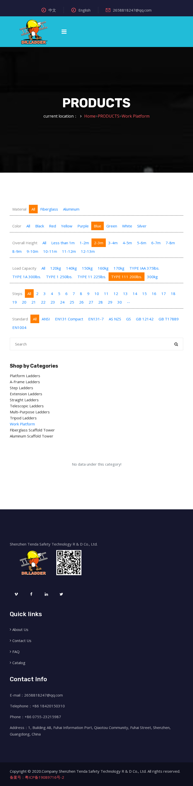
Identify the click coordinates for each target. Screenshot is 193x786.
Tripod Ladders (23, 417)
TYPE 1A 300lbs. (26, 276)
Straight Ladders (24, 399)
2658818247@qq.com (132, 10)
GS (128, 318)
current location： (60, 116)
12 (116, 293)
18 (173, 293)
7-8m (170, 242)
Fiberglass (49, 209)
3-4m (113, 242)
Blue (97, 225)
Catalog (18, 662)
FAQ (16, 651)
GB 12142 (145, 318)
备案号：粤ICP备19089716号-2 (37, 777)
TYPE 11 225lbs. (91, 276)
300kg (152, 276)
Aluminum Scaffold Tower (31, 435)
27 (91, 302)
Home (89, 116)
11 (106, 293)
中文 (52, 10)
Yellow (66, 225)
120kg (55, 268)
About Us (20, 629)
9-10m (32, 251)
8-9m (17, 251)
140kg (71, 268)
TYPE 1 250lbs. (59, 276)
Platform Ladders (25, 375)
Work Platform (136, 116)
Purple (83, 225)
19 (14, 302)
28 (100, 302)
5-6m (141, 242)
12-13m (88, 251)
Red (52, 225)
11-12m (69, 251)
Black (39, 225)
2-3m (98, 242)
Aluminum (71, 209)
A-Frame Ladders (25, 381)
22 (43, 302)
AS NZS (115, 318)
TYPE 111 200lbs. (126, 276)
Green (111, 225)
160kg (103, 268)
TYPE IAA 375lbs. (144, 268)
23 (53, 302)
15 (144, 293)
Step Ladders (21, 387)
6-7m (156, 242)
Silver (142, 225)
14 (135, 293)
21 (33, 302)
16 (154, 293)
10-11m (50, 251)
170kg (119, 268)
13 (125, 293)
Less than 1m (63, 242)
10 (96, 293)
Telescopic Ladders (27, 405)
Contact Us (21, 640)
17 (163, 293)
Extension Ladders (26, 393)
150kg (87, 268)
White (127, 225)
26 (81, 302)
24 (62, 302)
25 (72, 302)
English (84, 10)
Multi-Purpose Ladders (30, 411)
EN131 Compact (69, 318)
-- (128, 302)
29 (110, 302)
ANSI (46, 318)
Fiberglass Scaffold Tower (32, 429)
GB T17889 (169, 318)
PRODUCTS (108, 116)
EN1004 (19, 327)
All (33, 209)
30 (119, 302)
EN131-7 (96, 318)
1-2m (84, 242)
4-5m (127, 242)
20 (24, 302)
